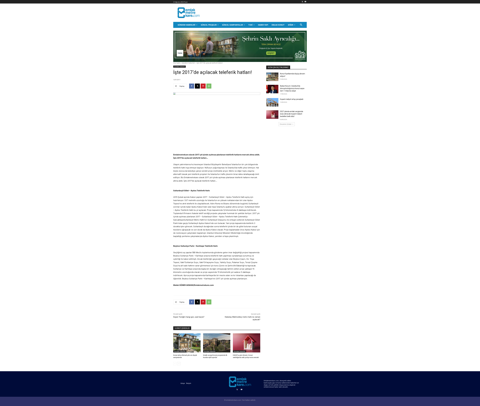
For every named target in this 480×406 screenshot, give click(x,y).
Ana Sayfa (176, 63)
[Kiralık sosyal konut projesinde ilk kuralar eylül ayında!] (216, 342)
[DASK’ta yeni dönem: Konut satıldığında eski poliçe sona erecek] (246, 342)
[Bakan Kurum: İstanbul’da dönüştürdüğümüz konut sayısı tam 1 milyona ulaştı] (272, 89)
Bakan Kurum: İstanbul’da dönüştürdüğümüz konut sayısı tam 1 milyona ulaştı (292, 88)
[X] (302, 1)
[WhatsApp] (208, 86)
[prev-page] (174, 363)
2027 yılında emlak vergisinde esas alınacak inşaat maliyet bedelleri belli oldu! (291, 113)
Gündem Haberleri (188, 63)
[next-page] (178, 363)
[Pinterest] (203, 86)
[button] (301, 25)
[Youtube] (305, 1)
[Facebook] (191, 86)
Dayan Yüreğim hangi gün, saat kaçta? (188, 317)
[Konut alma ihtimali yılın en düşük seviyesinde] (187, 342)
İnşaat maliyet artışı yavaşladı (291, 99)
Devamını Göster (286, 124)
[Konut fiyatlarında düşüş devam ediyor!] (272, 77)
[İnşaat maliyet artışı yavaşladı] (272, 102)
